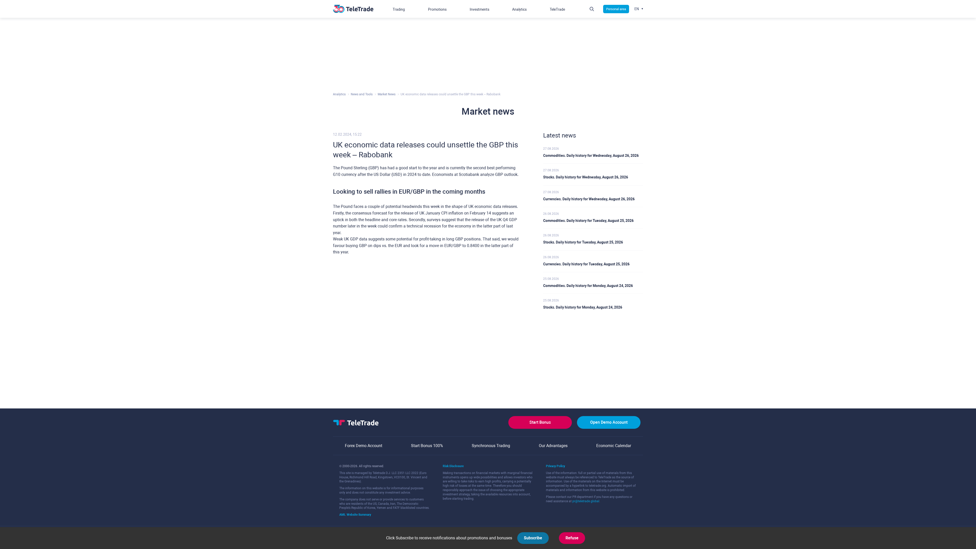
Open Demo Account (609, 422)
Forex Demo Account (363, 445)
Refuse (572, 538)
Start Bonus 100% (427, 445)
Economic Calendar (613, 445)
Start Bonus (540, 422)
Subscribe (533, 538)
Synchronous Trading (491, 445)
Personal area (616, 9)
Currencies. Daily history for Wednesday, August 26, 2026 (589, 199)
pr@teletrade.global (585, 501)
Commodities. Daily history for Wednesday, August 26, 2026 (591, 156)
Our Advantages (553, 445)
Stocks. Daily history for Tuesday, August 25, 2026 (583, 242)
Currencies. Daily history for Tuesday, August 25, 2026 (586, 264)
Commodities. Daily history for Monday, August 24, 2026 (588, 286)
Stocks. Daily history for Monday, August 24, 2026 (582, 307)
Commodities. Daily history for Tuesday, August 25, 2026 (588, 221)
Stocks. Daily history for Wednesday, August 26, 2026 (585, 177)
